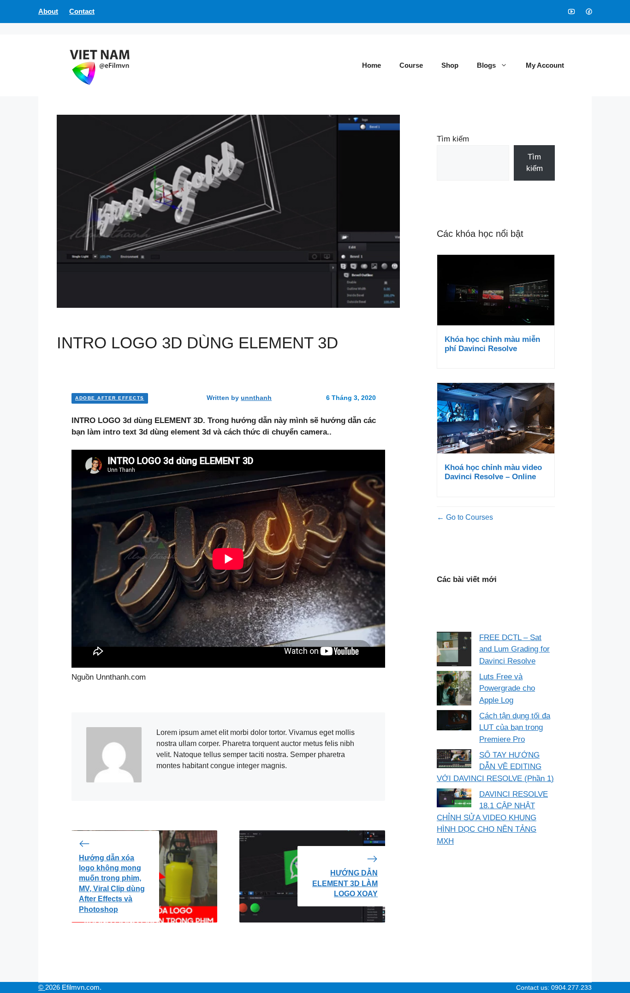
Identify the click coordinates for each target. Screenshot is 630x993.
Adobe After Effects (109, 397)
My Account (545, 65)
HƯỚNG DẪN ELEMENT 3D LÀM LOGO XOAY (345, 883)
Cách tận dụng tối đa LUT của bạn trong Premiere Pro (514, 727)
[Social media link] (571, 11)
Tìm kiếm (453, 139)
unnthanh (256, 397)
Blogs (486, 65)
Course (411, 65)
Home (371, 65)
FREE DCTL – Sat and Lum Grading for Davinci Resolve (514, 649)
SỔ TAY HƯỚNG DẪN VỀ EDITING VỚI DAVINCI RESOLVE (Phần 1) (495, 767)
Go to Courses (468, 517)
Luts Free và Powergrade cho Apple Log (507, 688)
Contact (82, 11)
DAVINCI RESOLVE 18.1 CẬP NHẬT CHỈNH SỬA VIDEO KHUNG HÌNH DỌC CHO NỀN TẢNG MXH (492, 818)
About (48, 11)
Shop (449, 65)
